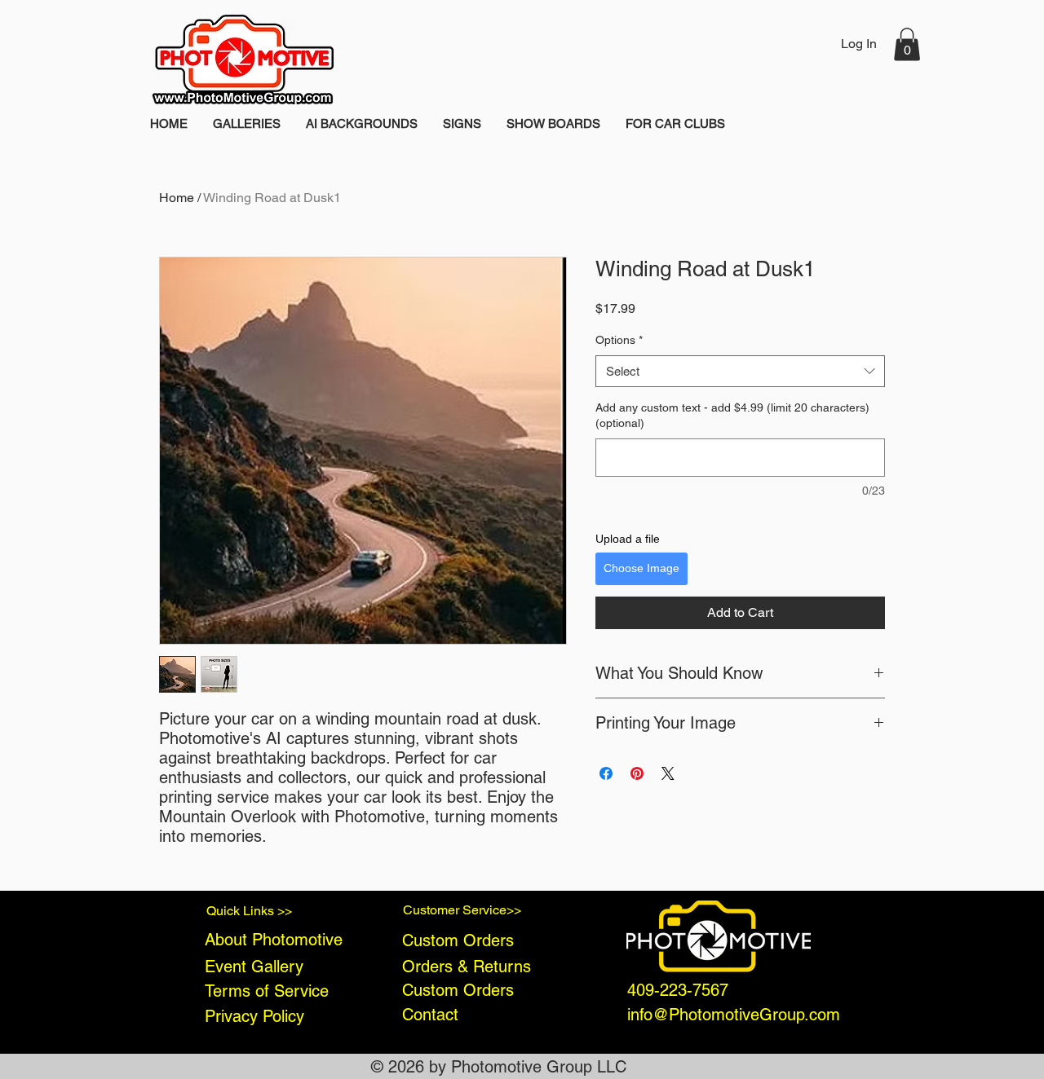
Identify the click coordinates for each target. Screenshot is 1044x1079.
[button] (907, 44)
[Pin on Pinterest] (637, 773)
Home (176, 197)
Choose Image (641, 568)
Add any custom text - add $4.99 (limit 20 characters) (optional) (732, 415)
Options (619, 339)
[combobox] (740, 371)
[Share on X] (668, 773)
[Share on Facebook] (606, 773)
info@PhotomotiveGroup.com (733, 1014)
